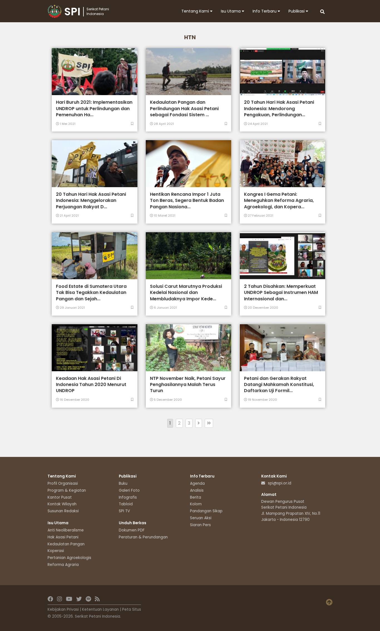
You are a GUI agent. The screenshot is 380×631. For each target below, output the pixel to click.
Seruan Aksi (200, 518)
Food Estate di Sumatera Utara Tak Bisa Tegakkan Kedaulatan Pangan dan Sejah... (91, 292)
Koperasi (56, 550)
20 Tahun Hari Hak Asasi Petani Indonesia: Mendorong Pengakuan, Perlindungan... (279, 108)
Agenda (197, 483)
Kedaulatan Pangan (66, 544)
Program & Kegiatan (67, 490)
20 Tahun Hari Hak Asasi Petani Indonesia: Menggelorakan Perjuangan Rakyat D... (91, 200)
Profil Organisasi (63, 483)
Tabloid (126, 504)
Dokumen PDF (132, 530)
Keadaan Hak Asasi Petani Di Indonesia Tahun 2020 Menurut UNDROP (91, 384)
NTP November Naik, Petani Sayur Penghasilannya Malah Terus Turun (188, 384)
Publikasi (297, 11)
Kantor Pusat (60, 497)
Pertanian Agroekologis (69, 557)
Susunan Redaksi (63, 511)
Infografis (128, 497)
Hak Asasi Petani (63, 537)
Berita (195, 497)
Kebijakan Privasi (63, 609)
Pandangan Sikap (206, 511)
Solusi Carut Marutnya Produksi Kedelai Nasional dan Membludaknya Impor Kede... (186, 292)
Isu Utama (231, 11)
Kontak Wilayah (62, 504)
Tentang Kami (195, 11)
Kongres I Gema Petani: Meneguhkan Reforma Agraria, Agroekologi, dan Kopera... (279, 200)
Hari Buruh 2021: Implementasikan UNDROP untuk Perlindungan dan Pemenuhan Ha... (94, 108)
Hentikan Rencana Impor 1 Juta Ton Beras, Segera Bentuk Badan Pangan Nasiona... (187, 200)
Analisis (197, 490)
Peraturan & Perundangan (143, 537)
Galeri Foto (129, 490)
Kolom (196, 504)
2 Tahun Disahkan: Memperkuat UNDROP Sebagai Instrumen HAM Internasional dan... (281, 292)
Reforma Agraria (63, 564)
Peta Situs (131, 609)
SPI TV (124, 511)
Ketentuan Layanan (100, 609)
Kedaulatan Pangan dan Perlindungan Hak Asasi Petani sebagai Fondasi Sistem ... (184, 108)
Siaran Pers (200, 525)
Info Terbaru (265, 11)
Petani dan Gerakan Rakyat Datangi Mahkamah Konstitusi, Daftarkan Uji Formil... (279, 384)
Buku (123, 483)
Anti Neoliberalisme (66, 530)
